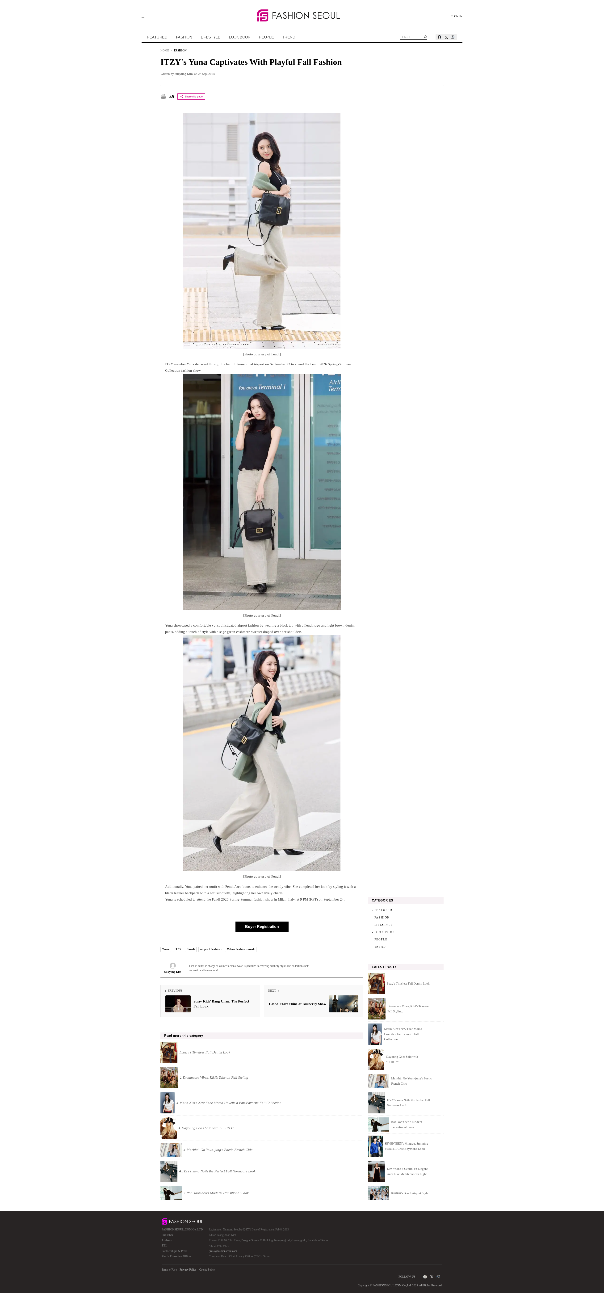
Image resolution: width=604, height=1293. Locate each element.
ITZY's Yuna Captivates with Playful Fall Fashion (251, 62)
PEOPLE (266, 37)
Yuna (165, 949)
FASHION (184, 37)
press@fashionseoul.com (223, 1251)
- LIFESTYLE (382, 925)
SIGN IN (456, 16)
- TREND (379, 946)
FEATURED (157, 37)
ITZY (178, 949)
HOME (164, 50)
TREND (288, 37)
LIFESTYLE (210, 37)
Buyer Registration (262, 927)
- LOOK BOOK (383, 932)
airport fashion (211, 949)
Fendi (191, 949)
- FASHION (381, 917)
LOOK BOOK (239, 37)
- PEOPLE (379, 939)
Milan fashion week (241, 949)
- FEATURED (382, 910)
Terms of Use (169, 1269)
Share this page (194, 96)
